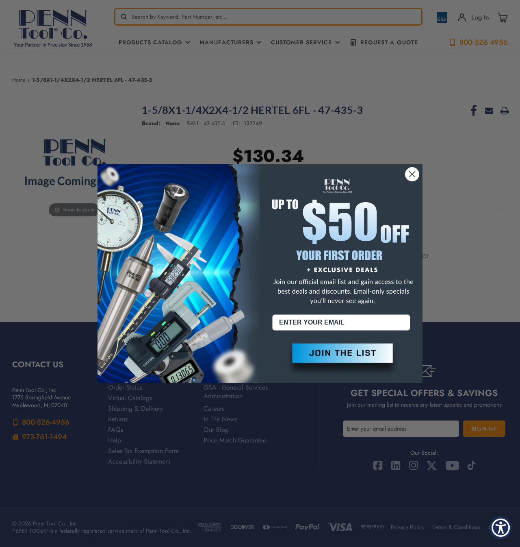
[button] (341, 360)
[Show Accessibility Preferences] (501, 527)
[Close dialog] (412, 174)
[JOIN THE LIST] (341, 360)
